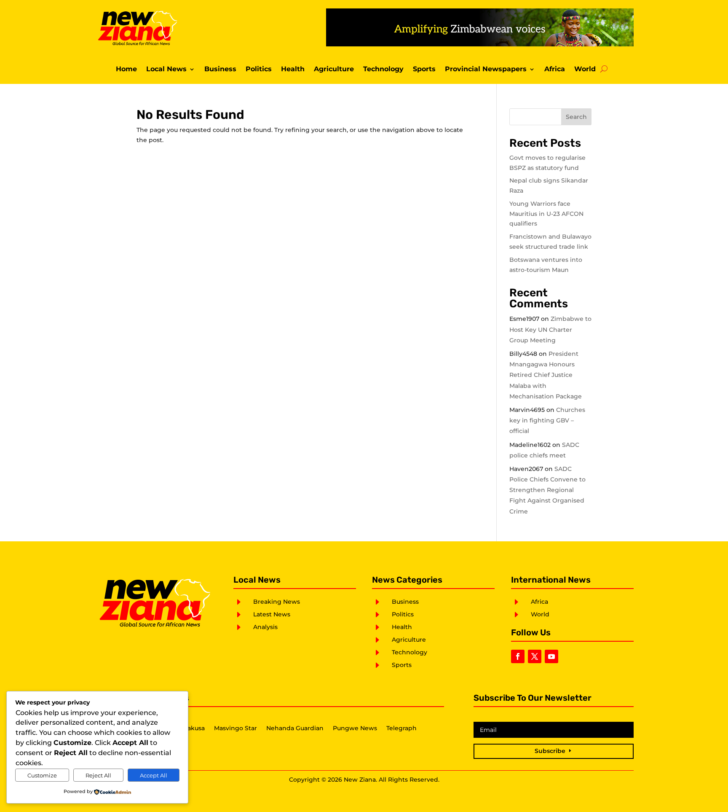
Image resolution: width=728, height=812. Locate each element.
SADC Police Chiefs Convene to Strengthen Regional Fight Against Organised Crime (547, 490)
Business (220, 69)
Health (293, 69)
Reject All (98, 775)
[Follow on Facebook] (518, 656)
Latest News (271, 614)
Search (576, 117)
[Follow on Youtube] (551, 656)
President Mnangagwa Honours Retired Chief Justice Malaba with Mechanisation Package (545, 375)
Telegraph (401, 728)
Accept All (153, 775)
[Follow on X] (534, 656)
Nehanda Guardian (295, 728)
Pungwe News (355, 728)
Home (126, 69)
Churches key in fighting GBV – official (547, 420)
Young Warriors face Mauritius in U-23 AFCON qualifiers (546, 214)
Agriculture (334, 69)
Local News (166, 69)
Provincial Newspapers (486, 69)
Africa (554, 69)
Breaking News (276, 601)
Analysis (265, 627)
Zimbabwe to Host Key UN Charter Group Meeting (550, 329)
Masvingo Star (235, 728)
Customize (42, 775)
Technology (383, 69)
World (585, 69)
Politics (259, 69)
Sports (424, 69)
